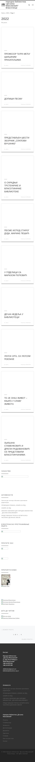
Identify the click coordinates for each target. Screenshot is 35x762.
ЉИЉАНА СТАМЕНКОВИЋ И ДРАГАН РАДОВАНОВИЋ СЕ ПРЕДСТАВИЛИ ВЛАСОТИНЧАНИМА (17, 449)
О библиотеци (7, 722)
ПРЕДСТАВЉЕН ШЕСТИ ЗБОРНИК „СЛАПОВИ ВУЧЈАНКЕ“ (16, 141)
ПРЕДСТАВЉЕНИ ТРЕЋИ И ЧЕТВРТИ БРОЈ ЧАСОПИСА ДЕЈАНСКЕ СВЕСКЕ (14, 516)
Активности (6, 725)
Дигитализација (7, 728)
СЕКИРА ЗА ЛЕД (6, 508)
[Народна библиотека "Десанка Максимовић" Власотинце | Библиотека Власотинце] (3, 4)
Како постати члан (8, 738)
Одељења (6, 733)
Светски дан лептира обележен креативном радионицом (14, 501)
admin (7, 65)
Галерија (5, 735)
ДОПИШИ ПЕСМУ (13, 99)
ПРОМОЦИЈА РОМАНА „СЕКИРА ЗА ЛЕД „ (13, 505)
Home (3, 13)
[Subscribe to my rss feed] (17, 758)
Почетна (5, 720)
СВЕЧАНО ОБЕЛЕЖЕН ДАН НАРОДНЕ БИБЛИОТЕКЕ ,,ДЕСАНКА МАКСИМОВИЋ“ (17, 511)
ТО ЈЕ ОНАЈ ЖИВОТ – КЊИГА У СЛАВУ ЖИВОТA (15, 401)
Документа (6, 730)
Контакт (5, 741)
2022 (7, 13)
